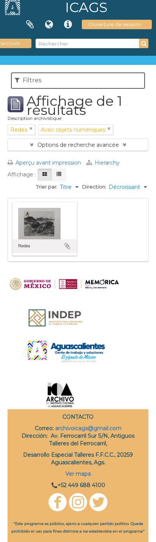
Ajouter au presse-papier (67, 246)
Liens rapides (67, 24)
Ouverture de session (114, 24)
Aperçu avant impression (47, 162)
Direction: (94, 187)
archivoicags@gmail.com (88, 428)
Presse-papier (29, 24)
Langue (48, 24)
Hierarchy (106, 162)
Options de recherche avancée (78, 144)
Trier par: (47, 187)
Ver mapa (78, 473)
